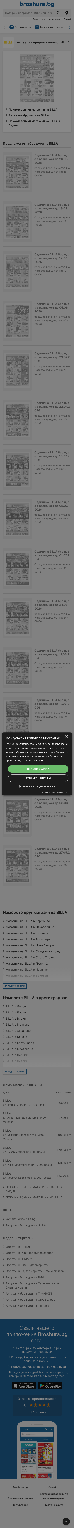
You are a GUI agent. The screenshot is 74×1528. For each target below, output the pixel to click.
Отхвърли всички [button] (38, 778)
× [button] (66, 736)
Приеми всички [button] (38, 768)
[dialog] (37, 763)
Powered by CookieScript (54, 792)
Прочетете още (33, 760)
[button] (37, 787)
